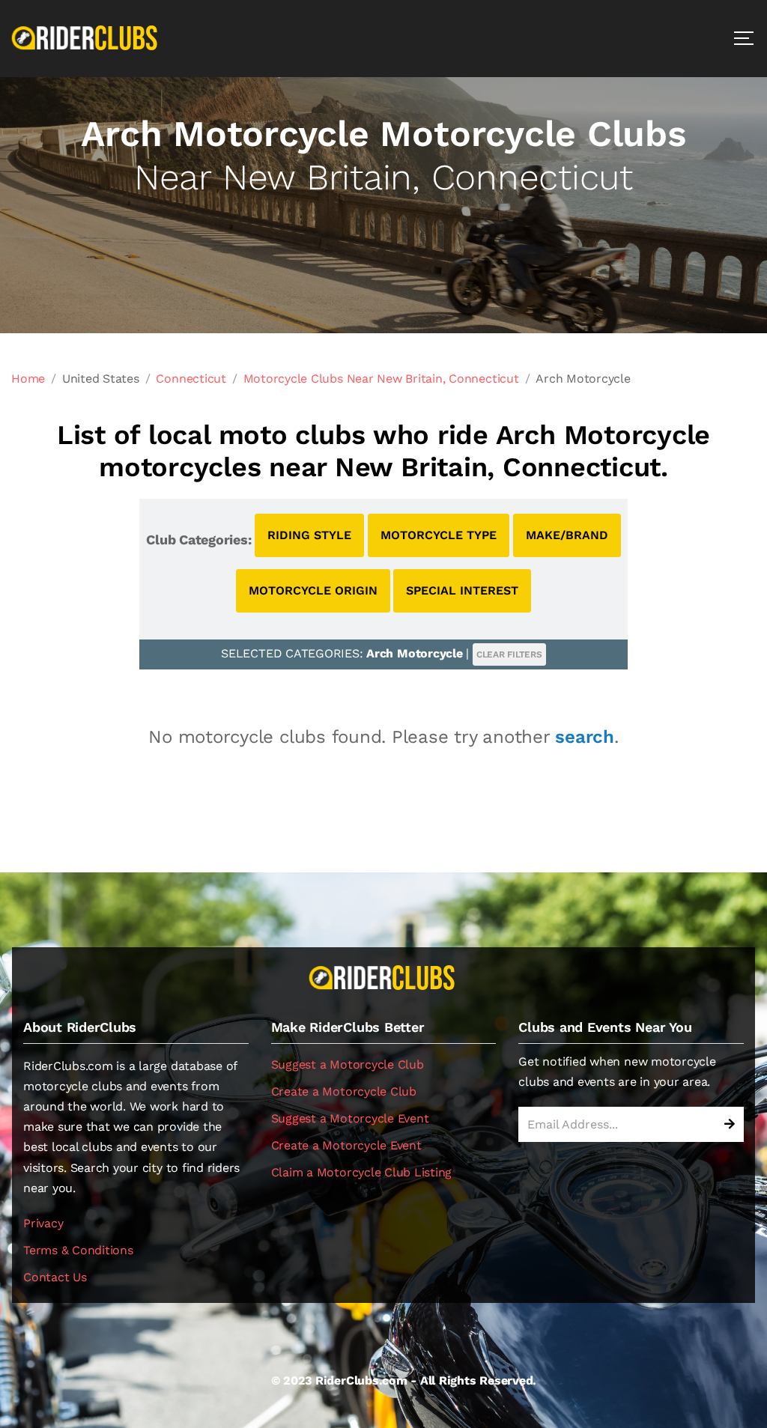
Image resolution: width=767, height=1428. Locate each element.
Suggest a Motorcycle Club (347, 1064)
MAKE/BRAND (567, 535)
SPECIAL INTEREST (462, 590)
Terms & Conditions (78, 1250)
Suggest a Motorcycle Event (350, 1118)
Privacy (43, 1223)
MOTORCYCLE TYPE (439, 535)
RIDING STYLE (309, 535)
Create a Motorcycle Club (343, 1091)
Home (28, 378)
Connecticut (190, 378)
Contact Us (55, 1277)
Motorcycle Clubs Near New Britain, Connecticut (381, 378)
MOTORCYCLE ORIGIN (313, 590)
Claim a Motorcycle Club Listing (361, 1172)
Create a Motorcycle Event (346, 1145)
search (584, 736)
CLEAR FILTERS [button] (509, 654)
